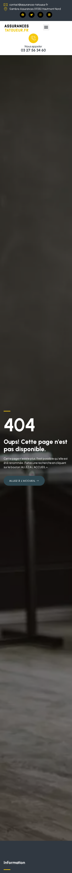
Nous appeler (33, 46)
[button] (46, 27)
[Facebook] (23, 15)
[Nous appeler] (33, 38)
